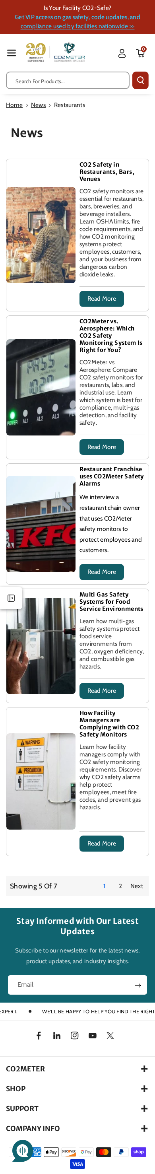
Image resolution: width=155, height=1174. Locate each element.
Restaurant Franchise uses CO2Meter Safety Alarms (111, 476)
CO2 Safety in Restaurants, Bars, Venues (106, 172)
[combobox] (68, 80)
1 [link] (104, 886)
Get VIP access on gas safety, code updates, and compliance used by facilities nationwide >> (77, 21)
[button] (11, 53)
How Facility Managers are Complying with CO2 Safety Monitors (109, 723)
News (38, 105)
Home (14, 105)
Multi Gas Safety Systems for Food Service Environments (111, 601)
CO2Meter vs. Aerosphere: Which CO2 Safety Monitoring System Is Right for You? (111, 336)
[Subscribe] (138, 985)
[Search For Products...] (140, 80)
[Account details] (122, 53)
